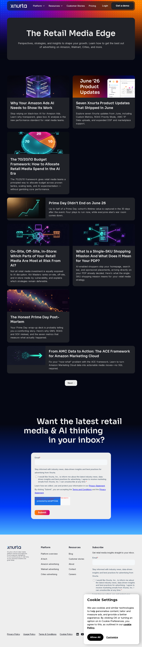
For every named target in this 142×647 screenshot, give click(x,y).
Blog (71, 554)
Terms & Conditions (47, 634)
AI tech (44, 559)
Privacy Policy (13, 634)
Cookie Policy (66, 634)
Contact (72, 569)
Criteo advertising (49, 574)
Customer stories (76, 559)
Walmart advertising (50, 569)
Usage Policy (29, 634)
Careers (72, 574)
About (71, 564)
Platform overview (49, 554)
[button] (38, 5)
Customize (112, 637)
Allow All (95, 637)
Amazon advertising (50, 564)
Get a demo (122, 5)
